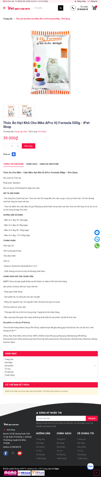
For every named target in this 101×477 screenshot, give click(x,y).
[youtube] (19, 453)
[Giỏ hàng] (94, 8)
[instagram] (12, 453)
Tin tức (8, 369)
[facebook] (5, 453)
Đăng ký (91, 418)
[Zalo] (97, 239)
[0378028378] (97, 245)
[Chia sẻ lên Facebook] (14, 154)
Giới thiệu (8, 362)
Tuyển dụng (10, 375)
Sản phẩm (9, 366)
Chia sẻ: (6, 154)
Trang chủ (9, 359)
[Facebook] (97, 232)
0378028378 (15, 447)
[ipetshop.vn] (20, 8)
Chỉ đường (9, 372)
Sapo (56, 469)
